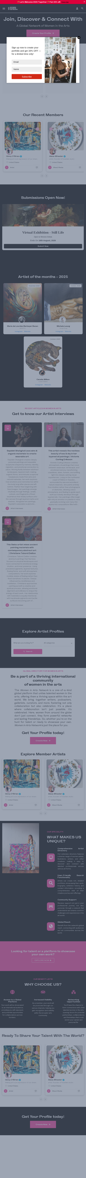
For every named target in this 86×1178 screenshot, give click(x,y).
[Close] (84, 1)
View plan (65, 2)
